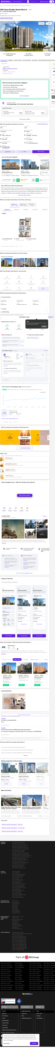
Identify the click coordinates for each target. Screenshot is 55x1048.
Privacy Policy (5, 1023)
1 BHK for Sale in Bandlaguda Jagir (19, 944)
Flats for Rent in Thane (34, 983)
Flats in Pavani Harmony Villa (18, 897)
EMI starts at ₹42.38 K (22, 611)
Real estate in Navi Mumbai (7, 985)
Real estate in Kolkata (6, 979)
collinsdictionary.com (26, 1018)
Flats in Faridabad (19, 987)
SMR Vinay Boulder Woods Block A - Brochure (12, 824)
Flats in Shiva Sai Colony (17, 895)
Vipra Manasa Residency (17, 925)
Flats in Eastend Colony (17, 893)
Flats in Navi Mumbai (19, 985)
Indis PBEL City (15, 927)
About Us (4, 1013)
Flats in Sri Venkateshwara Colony (19, 887)
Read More (4, 543)
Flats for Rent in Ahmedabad (36, 981)
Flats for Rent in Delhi (34, 973)
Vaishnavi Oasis (15, 917)
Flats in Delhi (18, 973)
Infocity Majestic (15, 910)
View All (45, 350)
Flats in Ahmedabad (19, 981)
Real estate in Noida (5, 977)
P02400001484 (6, 147)
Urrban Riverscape (16, 912)
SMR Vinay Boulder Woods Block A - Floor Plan (12, 831)
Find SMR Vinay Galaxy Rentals (18, 842)
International (40, 1018)
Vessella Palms (15, 906)
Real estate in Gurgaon (6, 975)
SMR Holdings (11, 645)
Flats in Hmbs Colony (16, 882)
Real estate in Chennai (6, 971)
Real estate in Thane (5, 983)
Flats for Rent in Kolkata (35, 979)
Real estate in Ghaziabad (6, 989)
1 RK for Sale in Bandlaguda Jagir (19, 943)
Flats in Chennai (18, 971)
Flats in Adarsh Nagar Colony (18, 886)
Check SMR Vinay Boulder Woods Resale (20, 847)
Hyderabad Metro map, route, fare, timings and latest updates (11, 808)
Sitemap (39, 1015)
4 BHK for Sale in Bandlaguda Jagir (19, 948)
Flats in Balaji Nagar (16, 871)
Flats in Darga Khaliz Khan (17, 880)
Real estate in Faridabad (6, 987)
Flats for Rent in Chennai (35, 971)
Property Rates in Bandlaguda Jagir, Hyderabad (22, 933)
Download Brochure (43, 124)
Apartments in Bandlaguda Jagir (19, 936)
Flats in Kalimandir (16, 872)
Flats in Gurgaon (19, 975)
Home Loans (39, 1013)
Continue (34, 1043)
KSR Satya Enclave (16, 920)
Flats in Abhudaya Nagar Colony (18, 874)
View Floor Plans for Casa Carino (18, 843)
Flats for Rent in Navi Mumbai (36, 985)
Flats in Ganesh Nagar (16, 891)
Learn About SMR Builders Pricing (19, 846)
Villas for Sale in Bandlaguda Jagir (19, 941)
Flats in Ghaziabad (19, 989)
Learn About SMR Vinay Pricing (18, 861)
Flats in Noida (18, 977)
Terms (3, 1018)
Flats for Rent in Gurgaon (35, 975)
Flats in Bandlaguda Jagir (17, 876)
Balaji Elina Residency (16, 924)
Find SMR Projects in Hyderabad (18, 863)
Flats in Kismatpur (16, 878)
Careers (4, 1011)
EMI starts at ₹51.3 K (6, 608)
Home (1, 5)
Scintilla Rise (14, 921)
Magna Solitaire (15, 908)
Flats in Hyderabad (19, 967)
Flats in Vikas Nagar (16, 889)
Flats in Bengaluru (19, 965)
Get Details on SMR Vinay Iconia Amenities (21, 853)
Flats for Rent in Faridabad (35, 987)
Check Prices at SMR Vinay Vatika (19, 867)
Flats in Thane (18, 983)
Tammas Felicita (15, 923)
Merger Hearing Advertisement (9, 1030)
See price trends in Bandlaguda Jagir (10, 418)
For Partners (5, 1015)
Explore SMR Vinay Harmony (18, 866)
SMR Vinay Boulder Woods (17, 919)
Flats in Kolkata (18, 979)
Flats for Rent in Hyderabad (35, 967)
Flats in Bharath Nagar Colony (18, 890)
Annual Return (5, 1020)
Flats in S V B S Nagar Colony (18, 875)
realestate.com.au (26, 1011)
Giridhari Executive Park (17, 928)
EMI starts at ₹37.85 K (37, 611)
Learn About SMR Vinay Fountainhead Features (22, 855)
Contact (6, 685)
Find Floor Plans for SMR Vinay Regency (20, 862)
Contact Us (5, 1025)
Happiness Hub (15, 904)
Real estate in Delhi (5, 973)
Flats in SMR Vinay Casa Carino (18, 883)
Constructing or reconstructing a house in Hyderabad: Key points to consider (32, 808)
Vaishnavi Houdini (15, 903)
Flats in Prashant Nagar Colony (18, 885)
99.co (23, 1015)
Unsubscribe (5, 1027)
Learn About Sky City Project (18, 865)
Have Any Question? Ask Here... (24, 714)
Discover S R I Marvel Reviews (18, 851)
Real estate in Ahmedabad (7, 981)
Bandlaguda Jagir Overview (18, 932)
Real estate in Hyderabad (6, 967)
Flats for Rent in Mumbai (35, 963)
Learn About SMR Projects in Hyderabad (20, 848)
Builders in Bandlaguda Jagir (18, 949)
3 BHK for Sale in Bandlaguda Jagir (19, 947)
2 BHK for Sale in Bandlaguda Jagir (19, 945)
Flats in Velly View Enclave (17, 879)
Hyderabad (5, 5)
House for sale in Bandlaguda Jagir (19, 937)
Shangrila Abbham (16, 902)
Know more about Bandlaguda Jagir (24, 573)
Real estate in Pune (5, 969)
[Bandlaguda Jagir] (28, 1)
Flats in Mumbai (18, 963)
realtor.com (24, 1013)
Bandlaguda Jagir (12, 5)
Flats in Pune (18, 969)
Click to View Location (24, 495)
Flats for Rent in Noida (34, 977)
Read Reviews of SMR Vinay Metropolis (20, 859)
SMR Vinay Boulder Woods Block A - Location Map (13, 828)
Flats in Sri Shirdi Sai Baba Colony (19, 894)
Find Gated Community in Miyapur (19, 858)
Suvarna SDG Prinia (16, 911)
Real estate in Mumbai (6, 963)
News (38, 1011)
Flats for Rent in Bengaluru (35, 965)
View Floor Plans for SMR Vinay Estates (20, 844)
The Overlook (14, 907)
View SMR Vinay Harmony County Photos (20, 854)
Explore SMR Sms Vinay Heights (18, 850)
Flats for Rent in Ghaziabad (35, 989)
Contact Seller (8, 635)
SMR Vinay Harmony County (18, 916)
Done (44, 326)
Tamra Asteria (15, 900)
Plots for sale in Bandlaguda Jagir (19, 940)
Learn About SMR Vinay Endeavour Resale (20, 857)
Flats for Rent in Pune (34, 969)
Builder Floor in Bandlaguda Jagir (19, 938)
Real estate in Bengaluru (6, 965)
